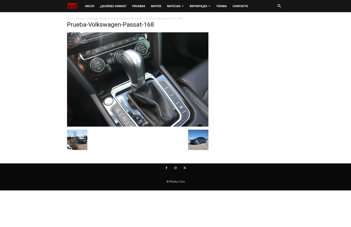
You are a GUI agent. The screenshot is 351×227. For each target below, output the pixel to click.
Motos (156, 6)
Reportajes (198, 6)
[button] (279, 6)
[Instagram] (175, 168)
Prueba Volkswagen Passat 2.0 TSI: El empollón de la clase (109, 18)
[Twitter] (184, 168)
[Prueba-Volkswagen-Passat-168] (137, 125)
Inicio (89, 6)
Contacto (240, 6)
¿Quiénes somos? (113, 6)
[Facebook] (166, 168)
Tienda (221, 6)
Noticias (174, 6)
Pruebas (138, 6)
